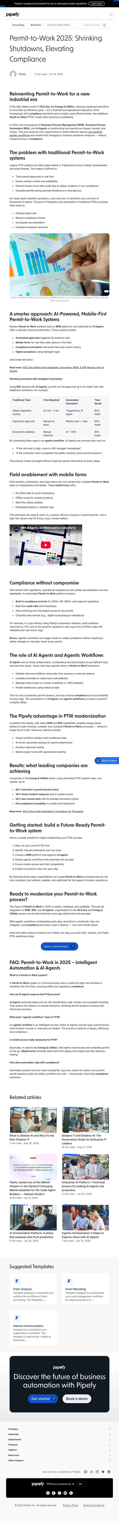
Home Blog (18, 25)
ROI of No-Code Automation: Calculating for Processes (53, 811)
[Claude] (109, 1472)
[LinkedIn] (48, 1493)
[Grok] (91, 1472)
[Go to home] (12, 14)
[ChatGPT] (85, 1472)
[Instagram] (71, 1493)
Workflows (35, 25)
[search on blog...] (92, 25)
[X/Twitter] (59, 1493)
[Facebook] (53, 1493)
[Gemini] (103, 1472)
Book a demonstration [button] (56, 946)
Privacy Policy (70, 1505)
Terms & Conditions (93, 1505)
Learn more (96, 3)
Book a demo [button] (77, 1399)
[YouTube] (65, 1493)
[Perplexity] (97, 1472)
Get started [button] (40, 1399)
